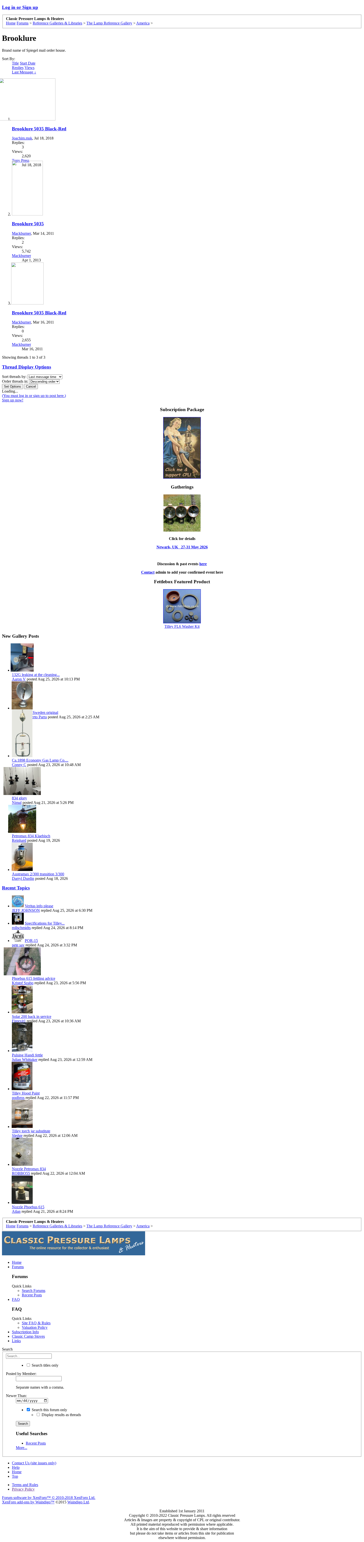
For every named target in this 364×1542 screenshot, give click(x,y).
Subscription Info (25, 1332)
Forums (18, 1267)
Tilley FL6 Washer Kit (182, 626)
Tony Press (20, 160)
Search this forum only (49, 1410)
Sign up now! (12, 400)
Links (16, 1341)
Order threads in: (15, 381)
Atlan (16, 1211)
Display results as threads (61, 1415)
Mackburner (21, 233)
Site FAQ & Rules (36, 1323)
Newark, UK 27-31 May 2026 (182, 547)
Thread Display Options (26, 367)
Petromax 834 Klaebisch (31, 836)
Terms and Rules (25, 1485)
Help (16, 1467)
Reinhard (19, 840)
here (203, 564)
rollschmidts (21, 928)
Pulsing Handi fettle (27, 1055)
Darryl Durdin (23, 878)
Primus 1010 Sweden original (35, 712)
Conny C (19, 765)
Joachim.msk (22, 138)
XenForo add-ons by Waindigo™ (28, 1502)
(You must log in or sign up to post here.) (34, 396)
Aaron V (19, 679)
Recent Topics (16, 887)
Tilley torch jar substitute (31, 1131)
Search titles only (44, 1365)
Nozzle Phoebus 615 (28, 1207)
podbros (18, 1098)
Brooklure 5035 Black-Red (39, 128)
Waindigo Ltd (78, 1502)
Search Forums (33, 1290)
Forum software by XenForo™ (48, 1497)
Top (15, 1476)
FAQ (16, 1299)
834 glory (19, 798)
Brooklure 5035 (28, 223)
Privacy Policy (23, 1489)
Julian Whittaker (24, 1059)
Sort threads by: (14, 376)
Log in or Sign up (20, 7)
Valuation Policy (35, 1327)
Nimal (17, 802)
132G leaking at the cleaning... (36, 675)
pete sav (18, 945)
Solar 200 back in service (31, 1016)
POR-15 (31, 940)
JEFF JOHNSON (26, 910)
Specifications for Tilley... (45, 923)
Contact (148, 572)
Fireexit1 (19, 1021)
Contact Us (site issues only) (34, 1463)
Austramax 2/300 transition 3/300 (38, 874)
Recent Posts (32, 1295)
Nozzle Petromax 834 (29, 1169)
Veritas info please (39, 906)
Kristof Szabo (22, 983)
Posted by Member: (21, 1374)
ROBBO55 (21, 1173)
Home (17, 1262)
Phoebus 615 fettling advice (33, 978)
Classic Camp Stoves (28, 1336)
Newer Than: (16, 1396)
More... (21, 1448)
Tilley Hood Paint (26, 1093)
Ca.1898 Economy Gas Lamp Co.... (40, 760)
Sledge (17, 1135)
